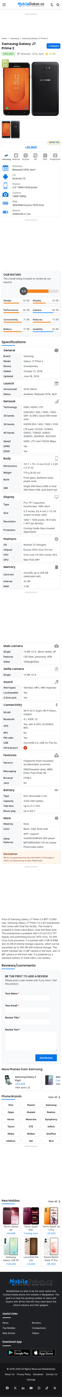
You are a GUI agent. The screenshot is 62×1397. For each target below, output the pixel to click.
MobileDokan (48, 1369)
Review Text (12, 1029)
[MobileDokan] (31, 4)
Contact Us (51, 1374)
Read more (37, 860)
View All (52, 1097)
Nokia (11, 1133)
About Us (10, 1374)
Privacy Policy (24, 1374)
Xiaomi (31, 1104)
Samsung (6, 159)
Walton (31, 1133)
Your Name (12, 993)
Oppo (11, 1112)
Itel (31, 1140)
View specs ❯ (22, 1087)
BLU (51, 1140)
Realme (51, 1112)
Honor (10, 1119)
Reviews (36, 1322)
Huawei (31, 1112)
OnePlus (51, 1133)
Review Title (13, 1017)
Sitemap (31, 1379)
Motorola (31, 1119)
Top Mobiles (8, 1328)
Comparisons (39, 1328)
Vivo (10, 1104)
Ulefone (10, 1140)
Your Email (12, 1005)
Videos (35, 1333)
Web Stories (8, 1333)
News (5, 1322)
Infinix (51, 1126)
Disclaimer (38, 1374)
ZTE (31, 1126)
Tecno (10, 1126)
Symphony (51, 1119)
